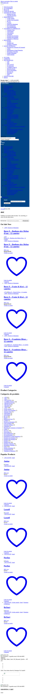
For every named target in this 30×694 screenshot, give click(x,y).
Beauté (5, 417)
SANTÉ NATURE (9, 76)
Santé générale (10, 54)
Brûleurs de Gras (11, 14)
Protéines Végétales (12, 44)
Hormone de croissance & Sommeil (16, 47)
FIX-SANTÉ (10, 64)
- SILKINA (7, 406)
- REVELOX (7, 404)
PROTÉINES (7, 40)
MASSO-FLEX (11, 69)
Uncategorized (7, 449)
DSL (8, 63)
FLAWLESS (10, 66)
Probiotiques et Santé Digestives (12, 436)
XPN (8, 74)
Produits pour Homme (12, 37)
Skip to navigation (5, 1)
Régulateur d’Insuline (12, 51)
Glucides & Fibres (11, 15)
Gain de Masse (7, 423)
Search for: (3, 136)
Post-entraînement (11, 27)
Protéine (9, 41)
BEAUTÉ (6, 10)
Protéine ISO (10, 43)
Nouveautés (7, 432)
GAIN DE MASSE (9, 11)
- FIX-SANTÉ (7, 400)
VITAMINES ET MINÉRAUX (12, 28)
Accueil (3, 209)
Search (5, 200)
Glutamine (9, 34)
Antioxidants (10, 31)
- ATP (5, 397)
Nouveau (6, 430)
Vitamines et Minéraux (12, 38)
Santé (5, 446)
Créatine (9, 23)
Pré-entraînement (11, 25)
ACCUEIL (7, 57)
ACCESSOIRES (8, 8)
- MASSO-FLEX (8, 403)
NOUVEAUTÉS (8, 7)
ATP (8, 61)
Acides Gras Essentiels (13, 20)
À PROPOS (7, 59)
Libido (8, 49)
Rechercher (7, 203)
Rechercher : (7, 201)
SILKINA (9, 73)
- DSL (5, 399)
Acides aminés (10, 18)
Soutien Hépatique (11, 53)
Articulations (10, 33)
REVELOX (10, 72)
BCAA (9, 21)
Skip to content (14, 1)
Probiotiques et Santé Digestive (15, 50)
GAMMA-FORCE (12, 67)
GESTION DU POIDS (10, 12)
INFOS (6, 77)
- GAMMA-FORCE (9, 401)
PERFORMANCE (9, 17)
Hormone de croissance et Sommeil (13, 427)
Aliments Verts (10, 30)
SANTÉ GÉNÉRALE (9, 46)
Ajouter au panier (8, 253)
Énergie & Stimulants (12, 24)
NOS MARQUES (8, 60)
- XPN (5, 227)
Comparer (6, 281)
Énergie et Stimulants (13, 227)
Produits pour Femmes (12, 36)
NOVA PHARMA (12, 70)
